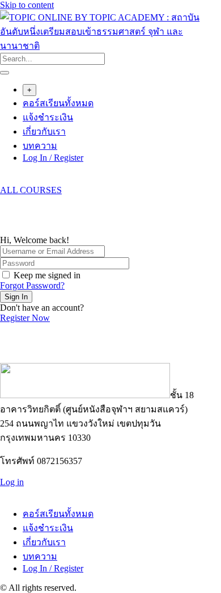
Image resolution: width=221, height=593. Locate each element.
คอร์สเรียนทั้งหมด (58, 103)
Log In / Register (53, 157)
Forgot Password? (32, 285)
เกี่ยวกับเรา (44, 131)
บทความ (40, 146)
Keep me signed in (47, 275)
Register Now (25, 318)
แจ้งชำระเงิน (48, 117)
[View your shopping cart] (6, 180)
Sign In (16, 297)
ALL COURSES (31, 190)
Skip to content (27, 5)
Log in (12, 482)
